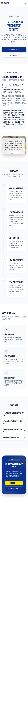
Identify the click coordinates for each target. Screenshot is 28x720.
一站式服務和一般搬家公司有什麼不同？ (13, 414)
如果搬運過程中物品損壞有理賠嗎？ (12, 430)
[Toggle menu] (25, 3)
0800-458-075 (15, 55)
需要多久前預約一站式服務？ (12, 437)
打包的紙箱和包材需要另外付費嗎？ (12, 422)
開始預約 (12, 483)
